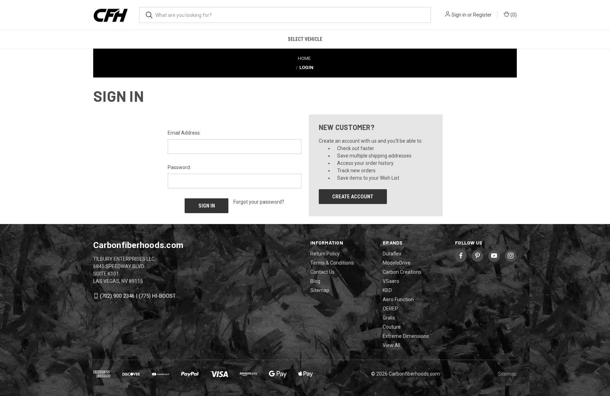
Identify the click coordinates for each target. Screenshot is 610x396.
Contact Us (322, 272)
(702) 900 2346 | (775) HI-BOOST (138, 296)
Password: (179, 167)
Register (482, 15)
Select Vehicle (305, 39)
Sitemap (319, 290)
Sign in (458, 15)
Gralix (389, 318)
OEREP (390, 308)
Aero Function (398, 299)
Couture (392, 327)
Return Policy (325, 253)
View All (391, 345)
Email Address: (184, 133)
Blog (315, 281)
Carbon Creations (402, 272)
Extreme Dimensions (406, 336)
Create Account (352, 196)
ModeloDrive (397, 263)
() (513, 15)
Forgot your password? (258, 202)
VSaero (391, 281)
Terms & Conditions (332, 263)
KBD (387, 290)
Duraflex (392, 253)
